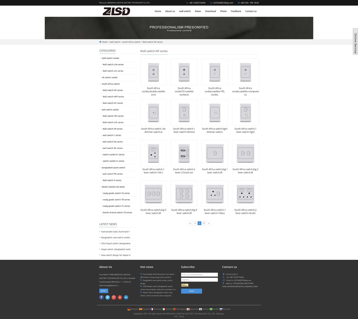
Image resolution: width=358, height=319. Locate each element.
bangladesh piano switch (113, 167)
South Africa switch (131, 42)
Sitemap (220, 313)
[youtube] (120, 297)
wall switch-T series (112, 135)
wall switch (185, 11)
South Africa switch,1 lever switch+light (245, 130)
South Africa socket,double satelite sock (153, 91)
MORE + (104, 291)
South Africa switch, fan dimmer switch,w (153, 130)
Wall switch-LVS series (113, 122)
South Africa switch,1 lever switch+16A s (153, 171)
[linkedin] (126, 297)
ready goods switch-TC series (116, 206)
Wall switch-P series (112, 180)
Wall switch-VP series (113, 128)
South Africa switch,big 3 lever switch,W (153, 211)
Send (191, 290)
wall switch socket (110, 109)
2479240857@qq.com (223, 2)
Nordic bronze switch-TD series (117, 212)
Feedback (236, 11)
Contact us (251, 11)
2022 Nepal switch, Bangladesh (115, 243)
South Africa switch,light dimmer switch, (214, 130)
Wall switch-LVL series (113, 71)
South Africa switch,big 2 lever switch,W (245, 171)
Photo (223, 11)
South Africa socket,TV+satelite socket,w (184, 91)
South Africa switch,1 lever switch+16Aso (215, 211)
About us (170, 11)
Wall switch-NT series (113, 103)
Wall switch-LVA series (113, 64)
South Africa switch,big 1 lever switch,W (215, 171)
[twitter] (107, 297)
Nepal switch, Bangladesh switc (116, 249)
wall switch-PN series (113, 174)
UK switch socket (109, 77)
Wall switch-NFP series (113, 96)
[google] (114, 297)
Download (210, 11)
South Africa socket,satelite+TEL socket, (215, 91)
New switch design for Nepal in (116, 255)
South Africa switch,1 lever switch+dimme (184, 130)
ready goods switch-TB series (116, 199)
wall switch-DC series (113, 148)
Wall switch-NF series (152, 42)
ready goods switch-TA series (116, 193)
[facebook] (101, 297)
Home (158, 11)
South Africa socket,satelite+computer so (245, 91)
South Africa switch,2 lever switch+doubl (245, 211)
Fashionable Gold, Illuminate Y (115, 231)
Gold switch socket (110, 58)
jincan (181, 316)
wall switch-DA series (113, 141)
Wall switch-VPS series (113, 116)
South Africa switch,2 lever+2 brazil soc (184, 171)
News (198, 11)
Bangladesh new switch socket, (115, 237)
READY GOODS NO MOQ (113, 187)
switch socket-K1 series (113, 154)
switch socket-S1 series (113, 161)
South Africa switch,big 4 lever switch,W (184, 211)
